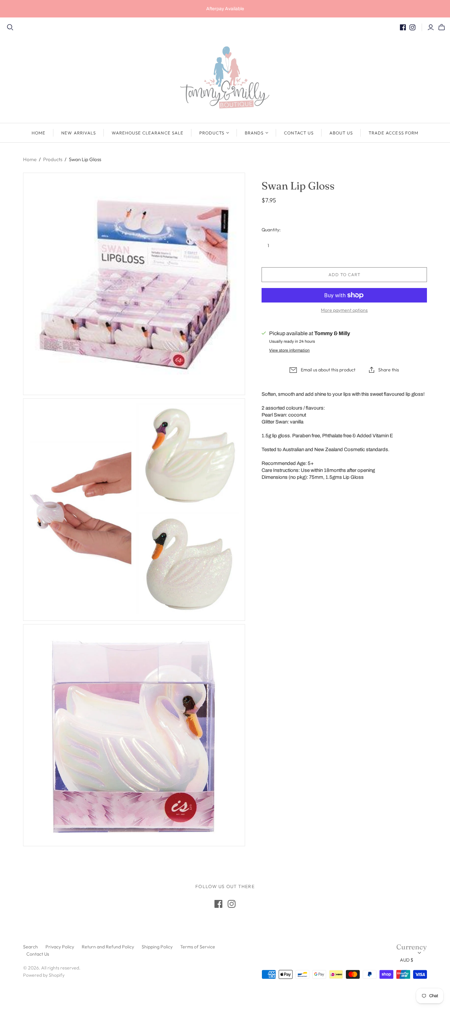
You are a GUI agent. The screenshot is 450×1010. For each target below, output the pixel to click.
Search (30, 947)
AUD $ (406, 960)
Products (211, 132)
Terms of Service (197, 947)
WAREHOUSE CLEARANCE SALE (147, 132)
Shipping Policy (157, 947)
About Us (341, 132)
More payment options (344, 310)
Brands (254, 132)
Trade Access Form (393, 132)
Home (38, 132)
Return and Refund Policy (108, 947)
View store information (289, 350)
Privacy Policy (59, 947)
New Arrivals (78, 132)
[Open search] (10, 27)
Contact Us (298, 132)
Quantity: (271, 230)
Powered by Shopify (44, 975)
